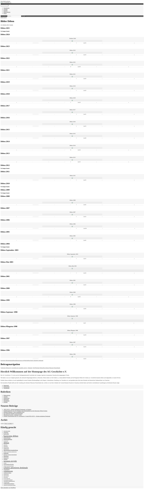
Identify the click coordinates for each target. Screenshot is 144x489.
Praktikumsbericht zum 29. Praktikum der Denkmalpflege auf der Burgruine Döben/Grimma (25, 410)
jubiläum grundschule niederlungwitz (10, 451)
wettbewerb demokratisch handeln (9, 485)
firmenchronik (6, 447)
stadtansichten (7, 473)
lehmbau (6, 456)
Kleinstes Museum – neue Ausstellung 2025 (14, 412)
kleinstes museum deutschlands (10, 454)
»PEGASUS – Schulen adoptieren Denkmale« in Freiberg (17, 409)
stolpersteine (6, 477)
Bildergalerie (4, 17)
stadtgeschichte (6, 475)
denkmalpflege (11, 360)
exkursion (6, 446)
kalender (6, 453)
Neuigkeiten (6, 8)
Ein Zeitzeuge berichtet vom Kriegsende (13, 413)
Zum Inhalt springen (5, 1)
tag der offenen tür (7, 478)
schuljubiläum (7, 469)
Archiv (2, 423)
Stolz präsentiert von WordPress (8, 487)
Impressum (6, 385)
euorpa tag (5, 444)
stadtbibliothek (6, 474)
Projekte (6, 10)
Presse (5, 13)
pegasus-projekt (22, 360)
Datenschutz (6, 386)
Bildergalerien (7, 12)
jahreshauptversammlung (11, 450)
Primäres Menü (4, 5)
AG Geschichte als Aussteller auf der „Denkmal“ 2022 (18, 368)
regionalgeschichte (9, 464)
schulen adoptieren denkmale (36, 360)
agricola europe (7, 431)
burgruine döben (4, 360)
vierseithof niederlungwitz (9, 481)
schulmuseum (8, 471)
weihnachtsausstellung (9, 483)
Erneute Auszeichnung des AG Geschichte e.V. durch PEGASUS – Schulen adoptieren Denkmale (27, 416)
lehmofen (6, 458)
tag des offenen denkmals (8, 479)
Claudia (11, 25)
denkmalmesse (7, 437)
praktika (28, 360)
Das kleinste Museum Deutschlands (47, 368)
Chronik (6, 9)
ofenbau (5, 459)
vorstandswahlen (6, 482)
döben (16, 360)
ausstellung (6, 432)
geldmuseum (6, 448)
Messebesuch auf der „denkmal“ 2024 (13, 415)
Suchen (2, 4)
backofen (6, 434)
